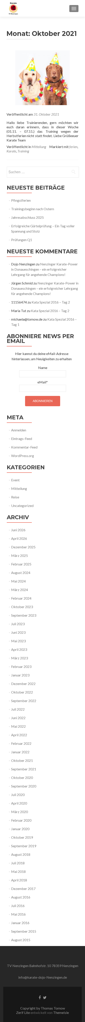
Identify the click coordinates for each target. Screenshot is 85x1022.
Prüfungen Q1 (21, 240)
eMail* (42, 382)
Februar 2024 (21, 598)
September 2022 (23, 701)
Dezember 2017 (23, 888)
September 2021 (23, 769)
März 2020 (19, 812)
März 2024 (19, 590)
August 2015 (20, 940)
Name (42, 367)
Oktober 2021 (22, 760)
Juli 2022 (18, 709)
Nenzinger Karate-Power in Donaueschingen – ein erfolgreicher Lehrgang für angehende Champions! (44, 269)
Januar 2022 (20, 752)
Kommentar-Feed (24, 447)
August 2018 (20, 854)
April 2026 (19, 538)
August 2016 (20, 897)
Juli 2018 (18, 863)
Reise (15, 497)
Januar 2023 (20, 675)
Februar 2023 (21, 666)
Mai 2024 (18, 581)
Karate (11, 151)
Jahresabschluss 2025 (27, 217)
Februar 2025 (21, 564)
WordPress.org (22, 456)
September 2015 (23, 931)
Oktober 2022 (22, 692)
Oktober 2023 (22, 607)
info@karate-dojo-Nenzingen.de (42, 977)
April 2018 (19, 880)
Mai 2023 (18, 641)
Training (23, 151)
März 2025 (19, 555)
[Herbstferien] (42, 77)
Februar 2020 (21, 820)
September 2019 (23, 846)
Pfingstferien (21, 200)
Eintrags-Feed (21, 438)
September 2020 (23, 786)
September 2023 (23, 615)
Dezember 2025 (23, 547)
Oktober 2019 (22, 837)
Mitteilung (39, 147)
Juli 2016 (18, 906)
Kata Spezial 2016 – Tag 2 (51, 302)
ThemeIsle (61, 1012)
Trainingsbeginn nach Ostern (32, 209)
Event (15, 480)
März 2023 (19, 658)
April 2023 (19, 649)
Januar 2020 (20, 829)
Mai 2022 (18, 726)
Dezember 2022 (23, 683)
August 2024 (20, 572)
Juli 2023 (18, 624)
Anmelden (18, 430)
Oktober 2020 (22, 777)
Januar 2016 (20, 923)
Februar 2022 (21, 743)
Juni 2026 (18, 530)
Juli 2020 (18, 795)
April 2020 (19, 803)
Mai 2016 (18, 914)
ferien (73, 147)
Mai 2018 (18, 871)
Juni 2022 (18, 718)
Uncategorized (22, 505)
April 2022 (19, 735)
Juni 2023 (18, 632)
